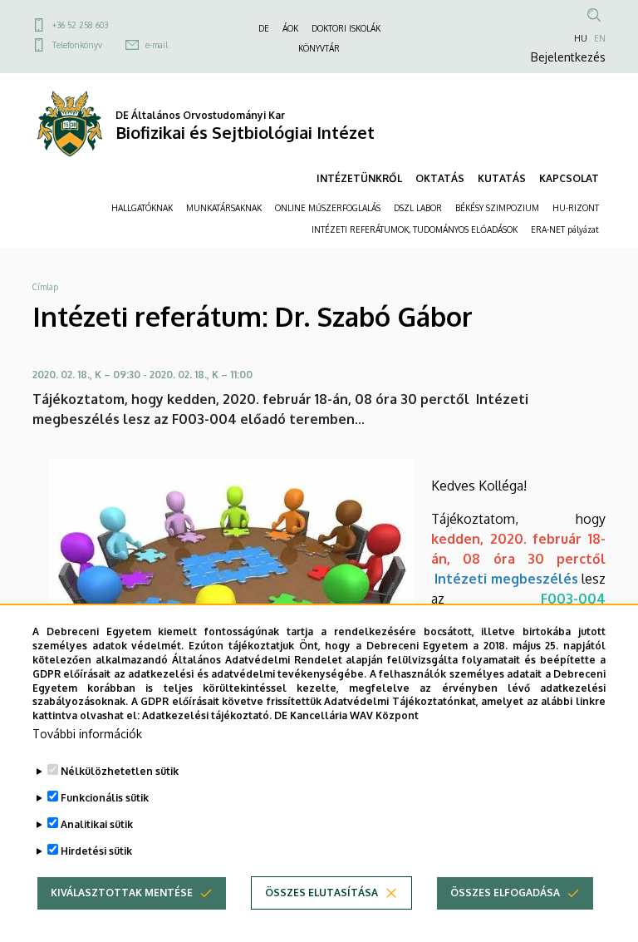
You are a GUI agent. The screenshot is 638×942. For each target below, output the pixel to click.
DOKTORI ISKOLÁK (346, 28)
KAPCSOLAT (569, 178)
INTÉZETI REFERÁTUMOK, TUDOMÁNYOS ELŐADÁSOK (415, 229)
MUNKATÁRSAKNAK (224, 208)
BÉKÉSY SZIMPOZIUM (497, 208)
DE (263, 28)
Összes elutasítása (321, 892)
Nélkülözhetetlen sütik (120, 771)
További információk (87, 734)
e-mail (156, 45)
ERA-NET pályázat (565, 229)
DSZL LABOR (418, 208)
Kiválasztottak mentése (122, 892)
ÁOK (290, 28)
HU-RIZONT (575, 208)
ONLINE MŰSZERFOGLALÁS (327, 208)
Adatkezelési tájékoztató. (207, 715)
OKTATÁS (439, 178)
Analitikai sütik (97, 824)
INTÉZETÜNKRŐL (359, 178)
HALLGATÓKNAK (142, 208)
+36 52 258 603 (80, 25)
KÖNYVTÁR (319, 48)
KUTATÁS (502, 178)
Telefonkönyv (77, 45)
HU (580, 38)
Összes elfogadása (505, 892)
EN (600, 38)
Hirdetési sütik (96, 851)
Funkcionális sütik (105, 798)
